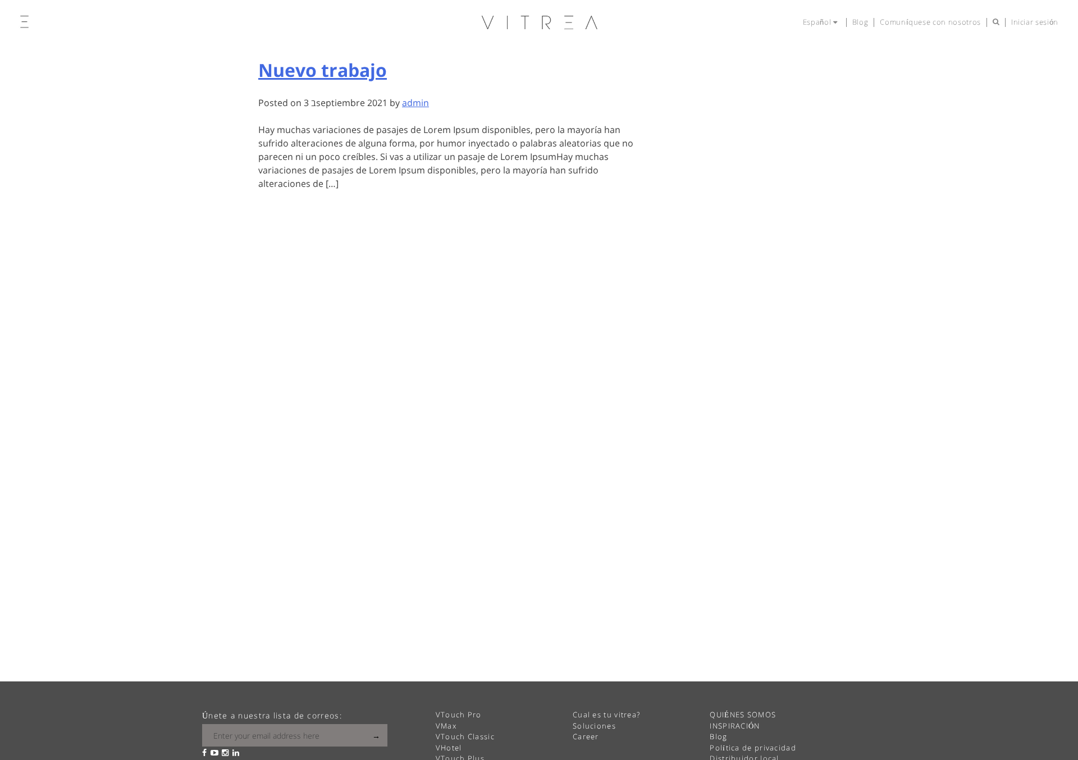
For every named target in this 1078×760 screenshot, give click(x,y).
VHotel (449, 748)
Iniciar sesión (1034, 22)
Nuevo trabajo (322, 70)
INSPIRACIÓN (735, 726)
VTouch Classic (465, 736)
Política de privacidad (753, 748)
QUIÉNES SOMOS (743, 714)
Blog (860, 22)
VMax (446, 726)
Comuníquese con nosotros (930, 22)
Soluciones (594, 726)
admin (415, 103)
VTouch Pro (459, 714)
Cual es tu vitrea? (606, 714)
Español (818, 22)
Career (586, 736)
